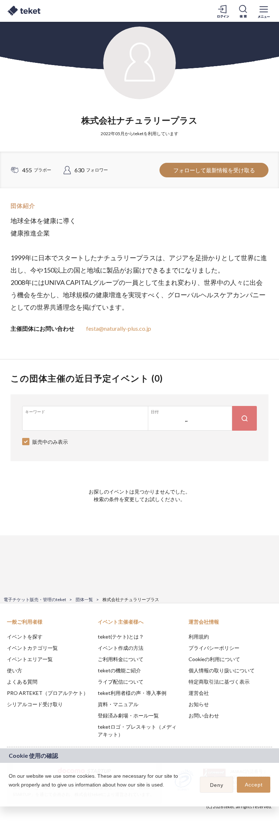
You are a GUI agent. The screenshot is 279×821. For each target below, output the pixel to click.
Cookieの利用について (214, 659)
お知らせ (199, 704)
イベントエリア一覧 (30, 659)
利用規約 (199, 636)
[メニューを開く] (264, 11)
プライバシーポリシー (214, 648)
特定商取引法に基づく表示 (219, 682)
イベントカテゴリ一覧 (32, 648)
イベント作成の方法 (120, 648)
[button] (10, 794)
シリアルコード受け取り (35, 704)
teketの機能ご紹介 (119, 670)
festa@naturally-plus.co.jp (118, 328)
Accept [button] (254, 785)
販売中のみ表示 (50, 442)
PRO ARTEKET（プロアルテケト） (47, 693)
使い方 (14, 670)
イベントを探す (25, 636)
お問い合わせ (204, 715)
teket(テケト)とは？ (121, 636)
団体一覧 (84, 599)
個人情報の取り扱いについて (222, 670)
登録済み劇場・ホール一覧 (128, 715)
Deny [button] (216, 785)
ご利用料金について (120, 659)
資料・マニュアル (118, 704)
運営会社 (199, 693)
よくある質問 (22, 682)
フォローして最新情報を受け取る (214, 170)
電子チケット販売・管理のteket (35, 599)
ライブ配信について (120, 682)
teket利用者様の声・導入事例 (132, 693)
